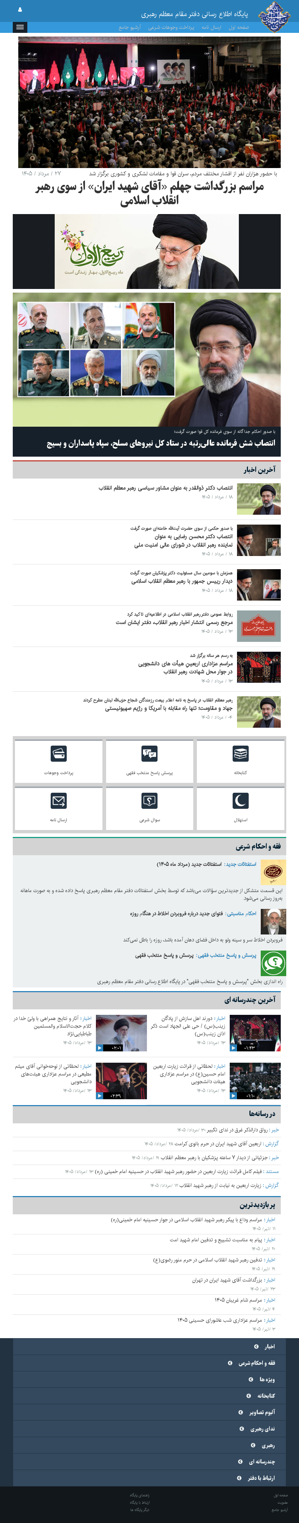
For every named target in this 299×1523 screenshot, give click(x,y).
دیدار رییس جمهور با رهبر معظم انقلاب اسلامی (182, 581)
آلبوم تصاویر (262, 1413)
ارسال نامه (211, 27)
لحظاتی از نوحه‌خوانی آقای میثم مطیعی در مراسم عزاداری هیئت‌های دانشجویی (53, 1074)
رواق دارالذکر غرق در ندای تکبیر (237, 1130)
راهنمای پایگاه (140, 1495)
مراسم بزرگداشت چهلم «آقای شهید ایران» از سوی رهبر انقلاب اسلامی (149, 194)
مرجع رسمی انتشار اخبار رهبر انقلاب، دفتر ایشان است (174, 622)
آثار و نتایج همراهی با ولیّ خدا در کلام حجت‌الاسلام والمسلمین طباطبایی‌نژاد (52, 1026)
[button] (20, 27)
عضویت (282, 1502)
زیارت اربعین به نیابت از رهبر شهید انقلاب (220, 1185)
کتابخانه (266, 1396)
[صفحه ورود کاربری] (20, 9)
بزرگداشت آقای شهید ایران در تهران (227, 1280)
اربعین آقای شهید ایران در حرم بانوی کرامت (218, 1143)
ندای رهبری (263, 1429)
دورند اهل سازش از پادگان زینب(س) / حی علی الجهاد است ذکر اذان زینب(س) (188, 1026)
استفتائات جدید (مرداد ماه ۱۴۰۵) (189, 864)
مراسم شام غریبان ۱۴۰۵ (238, 1300)
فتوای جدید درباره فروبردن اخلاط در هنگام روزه (176, 913)
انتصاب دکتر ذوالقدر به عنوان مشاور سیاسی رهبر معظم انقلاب (166, 487)
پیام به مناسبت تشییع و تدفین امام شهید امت (216, 1239)
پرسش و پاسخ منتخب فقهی (227, 955)
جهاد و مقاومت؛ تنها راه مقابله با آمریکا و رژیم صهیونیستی (169, 708)
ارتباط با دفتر (261, 1478)
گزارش (272, 1143)
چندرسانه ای (262, 1462)
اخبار (220, 1018)
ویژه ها (267, 1380)
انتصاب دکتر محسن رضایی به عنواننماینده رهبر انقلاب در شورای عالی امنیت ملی (183, 540)
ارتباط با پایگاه (140, 1502)
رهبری (268, 1446)
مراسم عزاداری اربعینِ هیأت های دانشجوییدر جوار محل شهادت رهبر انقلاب (185, 668)
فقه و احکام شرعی (257, 1363)
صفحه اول (239, 27)
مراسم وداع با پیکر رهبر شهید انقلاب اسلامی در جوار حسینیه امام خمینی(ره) (186, 1219)
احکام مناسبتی (241, 913)
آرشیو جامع (130, 27)
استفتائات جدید (241, 864)
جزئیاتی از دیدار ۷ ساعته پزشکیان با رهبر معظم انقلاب (214, 1157)
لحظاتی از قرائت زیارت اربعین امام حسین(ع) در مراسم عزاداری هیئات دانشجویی (189, 1074)
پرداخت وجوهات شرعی (171, 27)
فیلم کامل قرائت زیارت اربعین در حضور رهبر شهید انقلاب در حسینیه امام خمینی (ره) (178, 1171)
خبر (275, 1130)
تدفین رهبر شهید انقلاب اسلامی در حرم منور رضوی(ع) (207, 1260)
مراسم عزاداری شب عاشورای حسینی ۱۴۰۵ (220, 1320)
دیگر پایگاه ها (140, 1510)
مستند (272, 1171)
